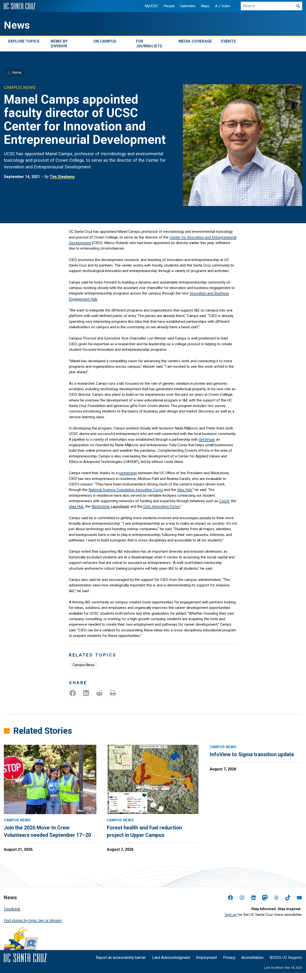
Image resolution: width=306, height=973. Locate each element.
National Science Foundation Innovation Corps (125, 490)
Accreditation (252, 957)
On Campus (104, 41)
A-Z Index (222, 6)
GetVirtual (206, 439)
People (169, 6)
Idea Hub (184, 490)
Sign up (231, 914)
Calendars (187, 6)
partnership (128, 473)
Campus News (83, 665)
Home (17, 72)
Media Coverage (195, 41)
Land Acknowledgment (171, 957)
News (17, 25)
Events (228, 41)
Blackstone (101, 506)
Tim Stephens (62, 176)
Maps (205, 6)
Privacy (229, 957)
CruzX (224, 501)
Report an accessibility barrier (121, 957)
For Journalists (149, 43)
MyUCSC (151, 6)
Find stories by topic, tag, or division (33, 920)
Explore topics (23, 41)
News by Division (59, 43)
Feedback (12, 909)
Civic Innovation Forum (161, 506)
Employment (206, 957)
